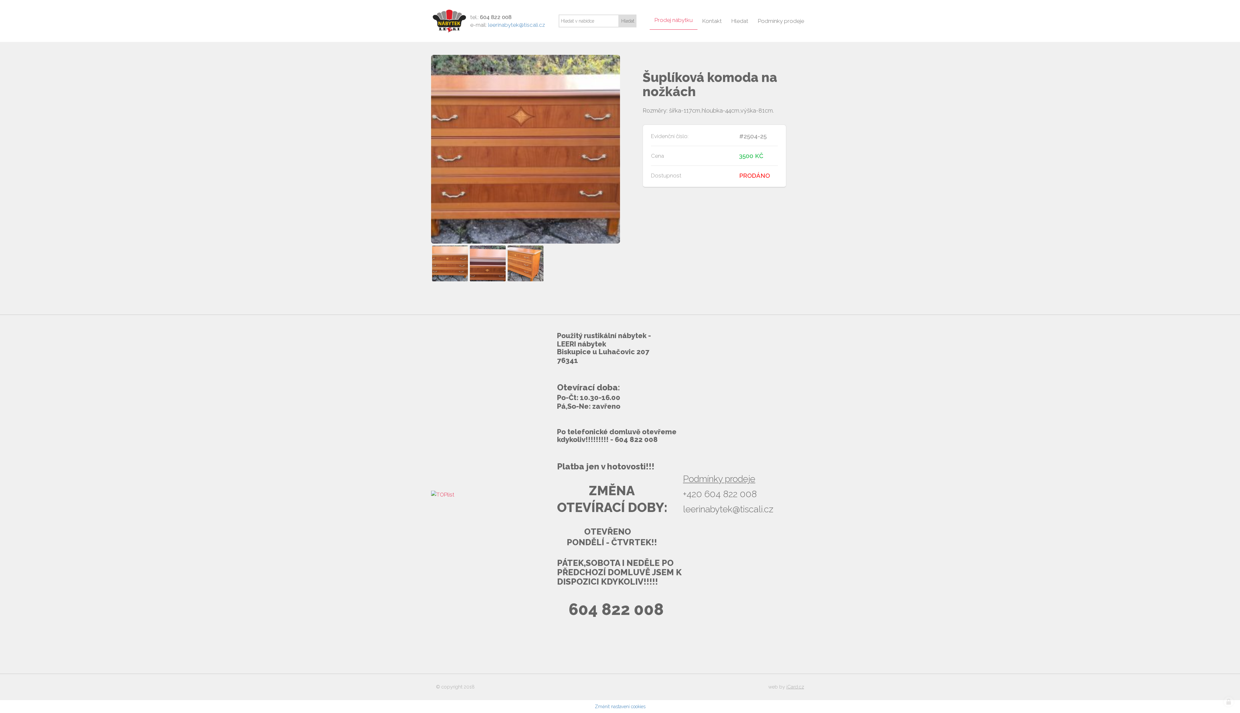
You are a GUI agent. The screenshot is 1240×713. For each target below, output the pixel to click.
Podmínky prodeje (719, 479)
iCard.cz (795, 687)
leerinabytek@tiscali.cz (516, 25)
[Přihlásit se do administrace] (1229, 702)
